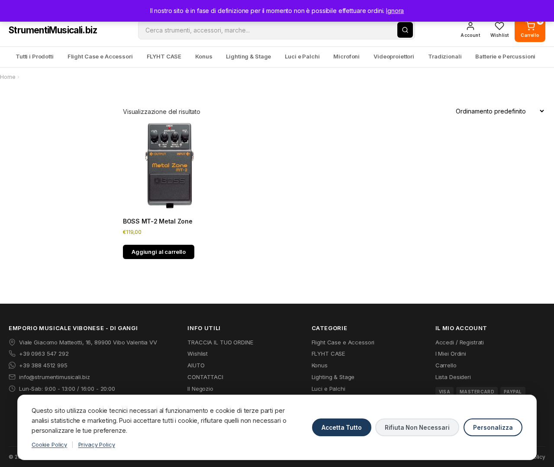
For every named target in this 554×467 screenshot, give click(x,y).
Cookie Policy (49, 444)
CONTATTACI (205, 376)
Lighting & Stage (248, 56)
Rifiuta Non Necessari (417, 427)
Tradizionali (444, 56)
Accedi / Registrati (459, 342)
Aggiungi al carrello (159, 251)
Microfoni (346, 56)
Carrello (446, 365)
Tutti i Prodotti (35, 56)
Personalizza (493, 427)
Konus (203, 56)
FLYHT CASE (164, 56)
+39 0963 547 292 (44, 353)
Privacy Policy (96, 444)
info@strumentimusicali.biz (54, 376)
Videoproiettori (394, 56)
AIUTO (195, 365)
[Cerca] (405, 30)
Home (7, 77)
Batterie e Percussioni (505, 56)
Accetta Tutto (342, 427)
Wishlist (197, 353)
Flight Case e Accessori (100, 56)
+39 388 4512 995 (43, 365)
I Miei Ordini (450, 353)
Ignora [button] (395, 10)
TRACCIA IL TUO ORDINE (220, 342)
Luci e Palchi (302, 56)
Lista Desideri (453, 376)
